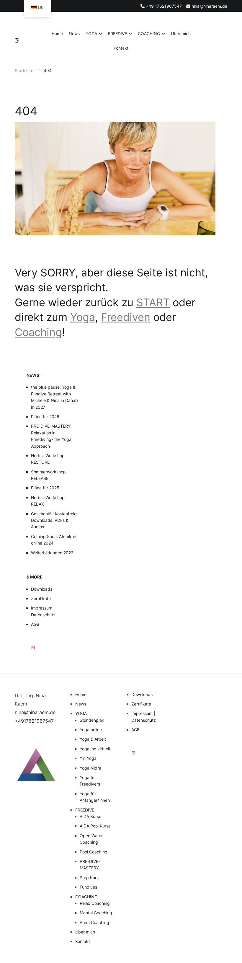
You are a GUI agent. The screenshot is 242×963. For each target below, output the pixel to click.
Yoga (82, 317)
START (153, 302)
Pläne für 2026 (45, 416)
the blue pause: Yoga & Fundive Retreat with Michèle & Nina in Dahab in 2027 (54, 396)
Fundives (88, 886)
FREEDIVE (117, 33)
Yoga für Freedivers (90, 780)
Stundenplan (92, 720)
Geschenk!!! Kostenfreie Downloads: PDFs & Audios (53, 520)
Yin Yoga (88, 758)
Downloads (41, 589)
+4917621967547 (34, 721)
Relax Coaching (95, 903)
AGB (35, 624)
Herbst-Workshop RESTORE (48, 459)
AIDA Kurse (90, 816)
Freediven (125, 317)
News (74, 33)
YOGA (91, 33)
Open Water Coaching (91, 839)
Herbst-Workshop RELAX (48, 500)
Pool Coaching (93, 851)
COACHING (149, 33)
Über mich (181, 33)
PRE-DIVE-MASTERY (90, 864)
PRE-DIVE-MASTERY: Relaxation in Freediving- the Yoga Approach (51, 435)
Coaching (38, 332)
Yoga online (91, 729)
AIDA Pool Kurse (95, 825)
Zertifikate (41, 598)
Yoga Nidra (90, 767)
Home (57, 33)
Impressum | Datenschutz (43, 611)
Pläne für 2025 (45, 487)
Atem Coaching (94, 922)
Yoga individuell (95, 748)
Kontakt (121, 47)
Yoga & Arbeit (93, 739)
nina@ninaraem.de (35, 712)
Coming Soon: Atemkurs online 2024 (54, 539)
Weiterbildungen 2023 (52, 552)
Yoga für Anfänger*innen (95, 797)
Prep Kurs (89, 877)
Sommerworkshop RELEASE (48, 475)
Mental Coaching (96, 912)
